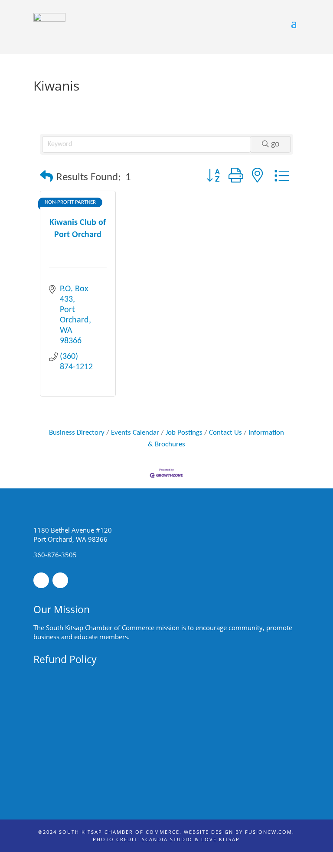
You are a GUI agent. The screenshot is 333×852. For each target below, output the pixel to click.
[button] (46, 177)
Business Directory (76, 432)
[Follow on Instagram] (60, 580)
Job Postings (184, 432)
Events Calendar (135, 432)
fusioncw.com (268, 832)
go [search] (275, 144)
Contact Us (225, 432)
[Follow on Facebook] (41, 580)
